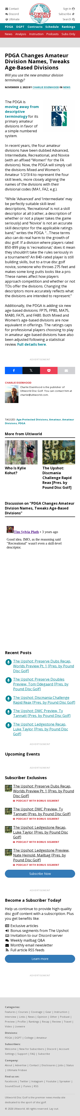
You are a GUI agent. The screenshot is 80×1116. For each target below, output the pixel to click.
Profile (22, 1021)
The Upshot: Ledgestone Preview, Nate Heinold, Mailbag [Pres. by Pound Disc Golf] (41, 855)
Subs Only (68, 34)
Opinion (42, 1016)
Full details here (31, 344)
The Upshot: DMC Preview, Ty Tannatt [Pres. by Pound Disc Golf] (41, 713)
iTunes (27, 1086)
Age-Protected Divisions (32, 419)
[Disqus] (40, 579)
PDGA (9, 27)
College (29, 1037)
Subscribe (65, 14)
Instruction (36, 34)
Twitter (24, 1081)
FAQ (32, 1053)
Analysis (20, 34)
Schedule (52, 27)
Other (53, 1016)
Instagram (37, 1081)
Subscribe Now (40, 874)
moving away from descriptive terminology (22, 111)
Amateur (55, 419)
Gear (48, 1011)
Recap (45, 1021)
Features (10, 1011)
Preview (10, 1021)
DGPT (20, 27)
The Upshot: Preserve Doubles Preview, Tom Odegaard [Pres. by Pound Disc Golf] (40, 684)
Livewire (20, 1026)
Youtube (51, 1081)
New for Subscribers (31, 1049)
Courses (23, 1011)
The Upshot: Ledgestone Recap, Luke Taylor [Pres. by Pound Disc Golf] (40, 729)
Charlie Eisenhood (45, 87)
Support (22, 1053)
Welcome (10, 1049)
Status (70, 1065)
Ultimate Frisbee (17, 1070)
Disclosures (48, 1065)
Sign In (67, 9)
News (8, 34)
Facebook (11, 1081)
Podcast (65, 1016)
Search (67, 19)
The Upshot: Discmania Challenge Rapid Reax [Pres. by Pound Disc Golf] (44, 700)
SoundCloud (12, 1086)
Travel (67, 1021)
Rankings (68, 27)
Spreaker (64, 1081)
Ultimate (14, 19)
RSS (36, 1086)
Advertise (20, 1065)
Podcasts (52, 34)
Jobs (60, 1065)
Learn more (40, 959)
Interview (10, 1016)
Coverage (36, 1011)
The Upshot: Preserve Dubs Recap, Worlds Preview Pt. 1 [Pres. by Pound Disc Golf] (43, 666)
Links (22, 1016)
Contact (13, 9)
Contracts (35, 27)
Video (8, 1026)
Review (56, 1021)
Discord (13, 14)
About (8, 1065)
